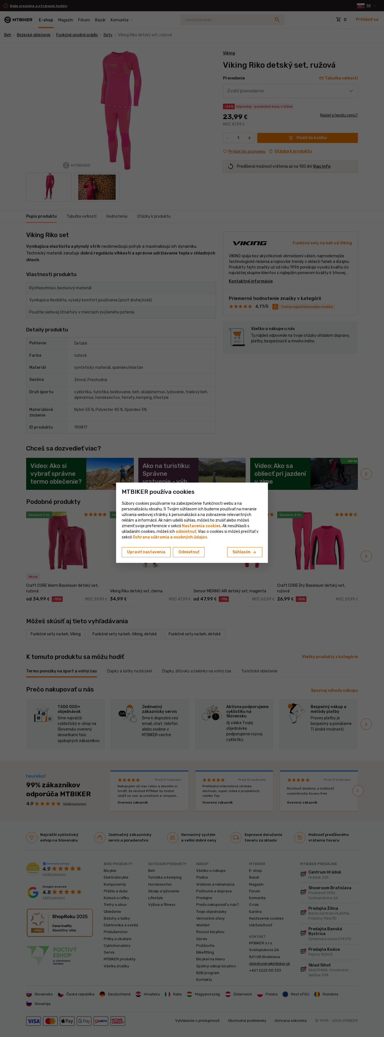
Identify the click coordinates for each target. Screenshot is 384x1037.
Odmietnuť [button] (189, 552)
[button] (186, 531)
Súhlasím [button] (244, 552)
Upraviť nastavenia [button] (146, 552)
